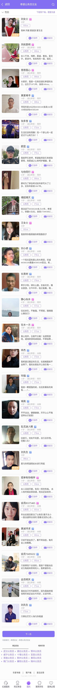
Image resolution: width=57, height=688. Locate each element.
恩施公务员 (8, 658)
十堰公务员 (22, 655)
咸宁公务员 (8, 655)
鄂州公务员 (36, 651)
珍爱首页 (6, 640)
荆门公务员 (8, 661)
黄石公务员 (22, 651)
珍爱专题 (16, 673)
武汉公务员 (8, 651)
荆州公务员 (22, 658)
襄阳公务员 (22, 661)
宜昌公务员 (36, 655)
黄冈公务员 (36, 658)
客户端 (28, 673)
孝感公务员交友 (24, 640)
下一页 (28, 634)
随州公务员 (36, 661)
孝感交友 (14, 640)
